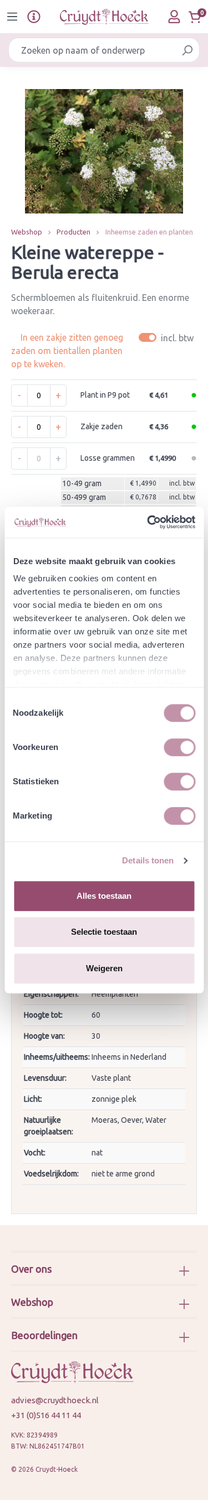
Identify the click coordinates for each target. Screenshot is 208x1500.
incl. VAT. (168, 338)
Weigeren (104, 968)
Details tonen (148, 860)
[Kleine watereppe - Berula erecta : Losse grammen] (104, 151)
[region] (104, 151)
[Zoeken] (187, 50)
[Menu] (12, 16)
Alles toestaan (104, 895)
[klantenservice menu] (34, 16)
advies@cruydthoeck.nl (55, 1400)
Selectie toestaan (104, 931)
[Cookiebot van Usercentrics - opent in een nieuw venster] (148, 522)
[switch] (179, 747)
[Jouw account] (174, 16)
